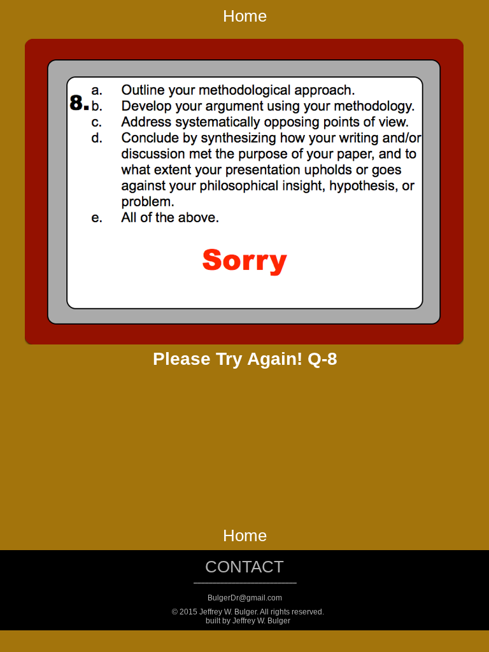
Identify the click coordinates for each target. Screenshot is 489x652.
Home (245, 15)
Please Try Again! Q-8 (245, 359)
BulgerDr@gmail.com (245, 597)
